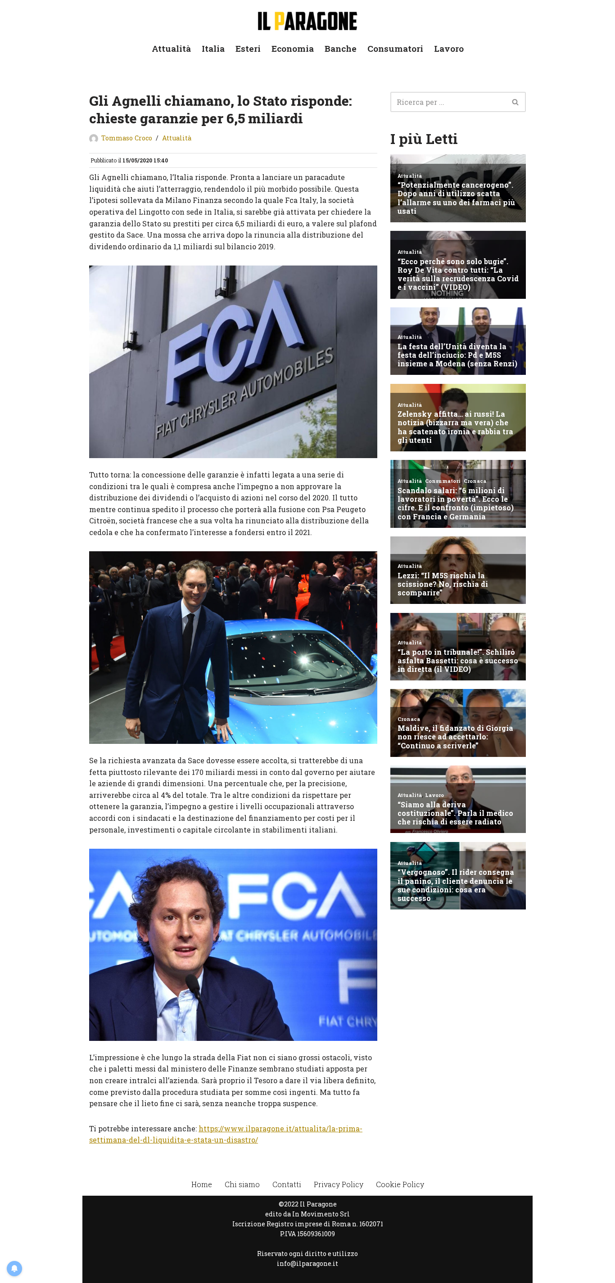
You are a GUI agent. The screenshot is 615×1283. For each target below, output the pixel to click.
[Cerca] (516, 102)
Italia (213, 48)
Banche (341, 48)
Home (201, 1184)
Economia (292, 48)
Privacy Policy (338, 1184)
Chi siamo (242, 1184)
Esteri (248, 48)
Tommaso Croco (126, 138)
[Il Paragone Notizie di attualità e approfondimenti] (307, 19)
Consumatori (395, 48)
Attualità (171, 48)
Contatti (286, 1184)
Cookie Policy (400, 1184)
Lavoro (449, 48)
